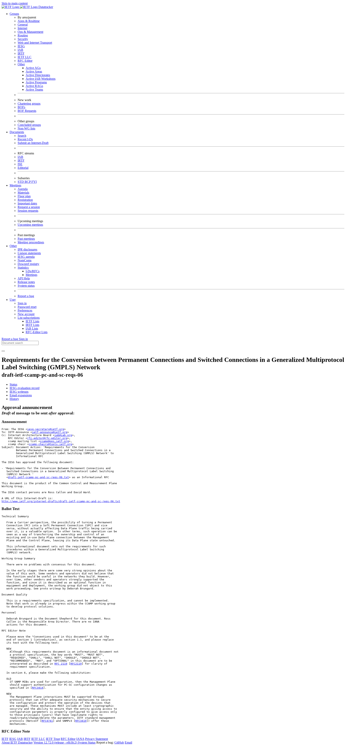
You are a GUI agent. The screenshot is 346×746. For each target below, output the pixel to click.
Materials (23, 192)
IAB (20, 50)
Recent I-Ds (25, 139)
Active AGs (33, 68)
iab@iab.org (63, 435)
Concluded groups (29, 125)
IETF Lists (32, 321)
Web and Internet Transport (35, 42)
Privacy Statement (96, 739)
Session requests (28, 210)
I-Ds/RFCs (32, 271)
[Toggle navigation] (3, 351)
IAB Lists (32, 328)
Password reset (27, 307)
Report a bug (26, 296)
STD (21, 181)
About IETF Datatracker (17, 742)
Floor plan (24, 196)
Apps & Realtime (29, 21)
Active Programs (36, 82)
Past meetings (26, 238)
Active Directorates (38, 75)
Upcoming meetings (30, 224)
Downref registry (28, 264)
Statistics (23, 267)
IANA (80, 739)
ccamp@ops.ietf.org (54, 441)
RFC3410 (80, 720)
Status (13, 384)
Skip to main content (15, 3)
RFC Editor (25, 60)
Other (21, 64)
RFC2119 (76, 663)
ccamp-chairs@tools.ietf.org (50, 444)
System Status (87, 742)
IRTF (21, 53)
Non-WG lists (26, 128)
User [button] (13, 299)
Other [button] (13, 246)
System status (26, 285)
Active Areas (34, 71)
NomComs (24, 260)
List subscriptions (29, 317)
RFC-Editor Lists (36, 332)
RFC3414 (37, 687)
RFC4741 (47, 720)
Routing (23, 35)
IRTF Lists (32, 325)
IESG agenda (26, 256)
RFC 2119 (60, 663)
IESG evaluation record (24, 388)
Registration (25, 199)
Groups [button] (14, 13)
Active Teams (34, 89)
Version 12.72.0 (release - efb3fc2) (55, 742)
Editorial (23, 167)
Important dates (27, 203)
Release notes (26, 282)
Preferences (25, 310)
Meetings (31, 274)
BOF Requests (27, 110)
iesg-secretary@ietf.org (45, 429)
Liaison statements (29, 253)
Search (22, 135)
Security (23, 39)
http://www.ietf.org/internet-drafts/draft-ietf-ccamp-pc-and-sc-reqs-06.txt (61, 501)
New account (26, 314)
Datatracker (45, 7)
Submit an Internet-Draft (33, 143)
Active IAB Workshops (40, 78)
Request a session (29, 207)
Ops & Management (30, 31)
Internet (22, 28)
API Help (24, 278)
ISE (20, 164)
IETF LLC (24, 57)
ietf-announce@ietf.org (49, 432)
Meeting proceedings (31, 242)
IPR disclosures (27, 249)
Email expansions (21, 395)
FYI (34, 181)
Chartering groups (29, 103)
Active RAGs (34, 86)
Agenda (23, 189)
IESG (21, 46)
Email (128, 742)
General (23, 24)
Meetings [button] (15, 185)
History (14, 399)
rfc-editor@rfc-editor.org (47, 438)
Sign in (22, 303)
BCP (28, 181)
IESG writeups (19, 391)
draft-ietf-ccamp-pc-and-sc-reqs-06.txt (38, 477)
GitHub (119, 742)
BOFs (21, 107)
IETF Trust (53, 739)
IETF (5, 739)
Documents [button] (17, 132)
